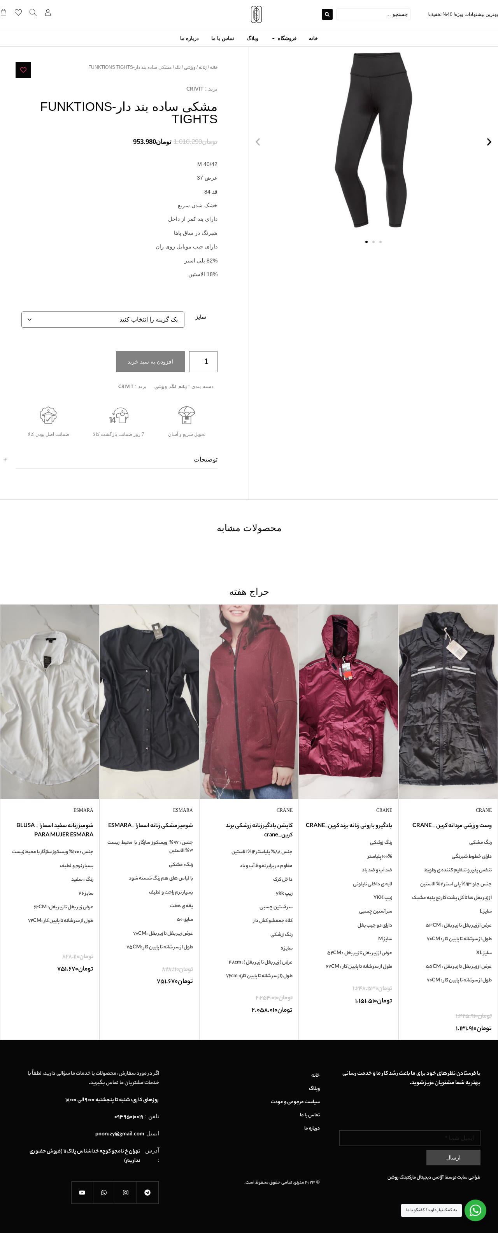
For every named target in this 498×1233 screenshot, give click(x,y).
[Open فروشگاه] (273, 38)
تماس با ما (310, 1115)
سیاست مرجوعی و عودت (295, 1102)
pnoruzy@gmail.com (119, 1134)
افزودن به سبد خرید (150, 362)
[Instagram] (126, 1192)
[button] (258, 142)
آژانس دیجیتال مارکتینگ (422, 1178)
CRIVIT (194, 89)
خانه (213, 68)
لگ (178, 68)
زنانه (203, 68)
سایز (200, 317)
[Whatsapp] (104, 1192)
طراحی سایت (468, 1178)
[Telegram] (148, 1192)
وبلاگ (314, 1089)
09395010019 (128, 1117)
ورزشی (189, 68)
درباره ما (312, 1129)
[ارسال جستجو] (327, 14)
